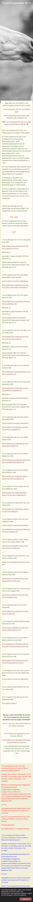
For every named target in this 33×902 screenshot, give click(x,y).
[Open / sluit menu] (30, 3)
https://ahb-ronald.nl (9, 703)
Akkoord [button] (25, 899)
